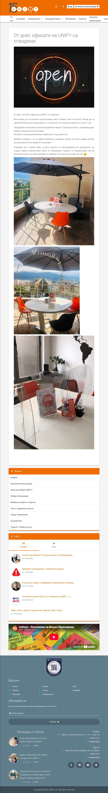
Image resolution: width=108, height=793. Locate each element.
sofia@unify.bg (94, 742)
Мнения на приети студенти (23, 502)
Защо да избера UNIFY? (21, 490)
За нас (11, 19)
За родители (16, 521)
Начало (15, 686)
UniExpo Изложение (19, 496)
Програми (76, 690)
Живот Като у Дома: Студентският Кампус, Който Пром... (37, 610)
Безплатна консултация (86, 6)
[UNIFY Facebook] (71, 765)
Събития (82, 19)
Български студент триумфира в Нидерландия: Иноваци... (48, 583)
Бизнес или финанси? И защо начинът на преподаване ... (48, 555)
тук (48, 123)
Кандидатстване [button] (53, 19)
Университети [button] (34, 19)
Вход (70, 6)
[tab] (24, 545)
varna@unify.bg (93, 757)
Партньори (16, 694)
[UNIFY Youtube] (88, 765)
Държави (20, 19)
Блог (74, 686)
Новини (14, 477)
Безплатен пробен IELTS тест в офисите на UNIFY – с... (46, 596)
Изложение (70, 19)
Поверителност (48, 694)
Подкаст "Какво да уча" (21, 527)
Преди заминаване (19, 514)
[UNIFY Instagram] (79, 765)
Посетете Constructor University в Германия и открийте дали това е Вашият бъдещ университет (35, 774)
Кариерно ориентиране (95, 19)
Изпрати (52, 722)
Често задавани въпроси (22, 508)
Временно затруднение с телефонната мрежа (43, 569)
